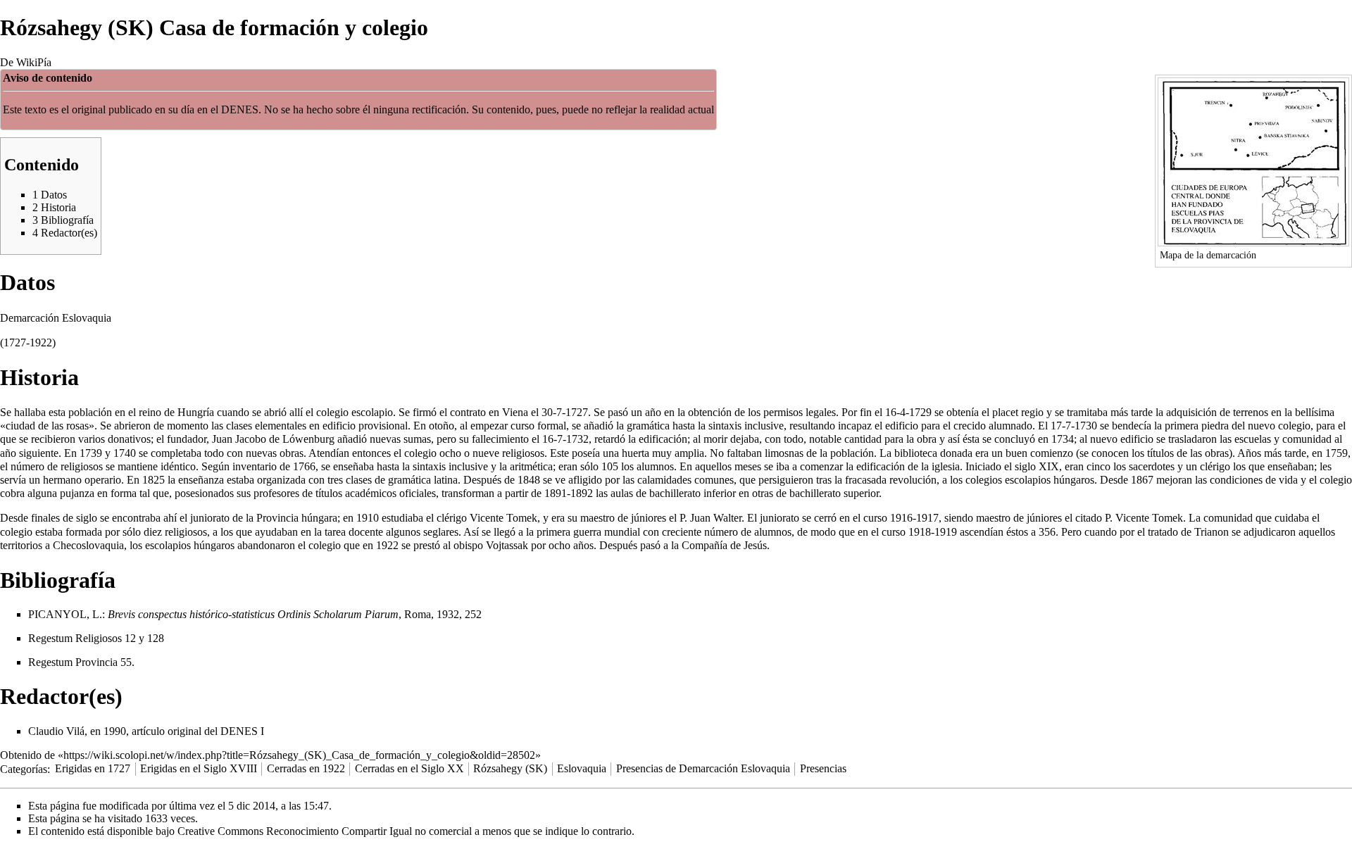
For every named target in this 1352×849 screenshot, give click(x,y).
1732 (577, 439)
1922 (387, 545)
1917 (927, 518)
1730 (1086, 426)
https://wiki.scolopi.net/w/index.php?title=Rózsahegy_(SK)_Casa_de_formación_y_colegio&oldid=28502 (299, 755)
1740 (124, 453)
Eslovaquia (581, 768)
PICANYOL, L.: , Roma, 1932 (243, 614)
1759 (1336, 453)
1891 (555, 493)
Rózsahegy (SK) (510, 768)
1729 (920, 412)
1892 (581, 493)
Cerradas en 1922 (306, 768)
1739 (91, 453)
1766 (304, 466)
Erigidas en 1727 (92, 768)
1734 (1062, 439)
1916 (901, 518)
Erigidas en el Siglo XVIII (198, 768)
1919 (945, 532)
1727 (576, 412)
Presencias (823, 768)
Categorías (23, 768)
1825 (153, 480)
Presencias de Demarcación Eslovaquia (703, 768)
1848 (529, 480)
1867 (1142, 480)
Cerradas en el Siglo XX (409, 768)
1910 (367, 518)
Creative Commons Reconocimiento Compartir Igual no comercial (324, 831)
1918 (919, 532)
